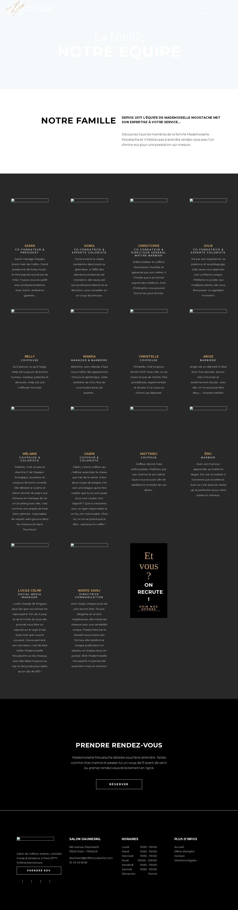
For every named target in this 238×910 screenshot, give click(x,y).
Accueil (179, 847)
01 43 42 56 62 (78, 862)
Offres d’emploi (184, 851)
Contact (179, 856)
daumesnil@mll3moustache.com (90, 858)
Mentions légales (185, 860)
